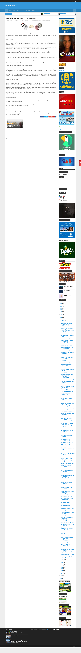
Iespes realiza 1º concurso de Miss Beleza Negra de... (67, 461)
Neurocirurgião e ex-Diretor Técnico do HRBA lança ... (67, 416)
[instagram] (70, 1)
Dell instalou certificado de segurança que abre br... (67, 326)
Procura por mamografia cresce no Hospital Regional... (67, 543)
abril (62, 568)
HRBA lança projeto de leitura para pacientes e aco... (67, 488)
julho (62, 564)
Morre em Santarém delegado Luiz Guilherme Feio (67, 350)
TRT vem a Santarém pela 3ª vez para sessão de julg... (67, 492)
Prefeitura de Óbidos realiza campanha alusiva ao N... (67, 360)
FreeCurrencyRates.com (62, 129)
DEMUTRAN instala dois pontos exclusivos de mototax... (66, 535)
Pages (18, 10)
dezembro (63, 320)
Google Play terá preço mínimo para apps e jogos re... (67, 466)
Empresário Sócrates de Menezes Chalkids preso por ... (66, 365)
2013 (61, 576)
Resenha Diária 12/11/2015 (65, 501)
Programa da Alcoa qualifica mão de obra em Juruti (67, 557)
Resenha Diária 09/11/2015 (65, 504)
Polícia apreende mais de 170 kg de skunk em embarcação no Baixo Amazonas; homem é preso (19, 640)
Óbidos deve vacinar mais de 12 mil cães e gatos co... (68, 355)
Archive (13, 10)
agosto (62, 562)
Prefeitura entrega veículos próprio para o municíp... (67, 358)
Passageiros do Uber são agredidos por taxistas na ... (67, 336)
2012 (61, 578)
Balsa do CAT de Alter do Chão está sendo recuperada (67, 367)
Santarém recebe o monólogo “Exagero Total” (67, 523)
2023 (61, 306)
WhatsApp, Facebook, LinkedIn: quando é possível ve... (67, 464)
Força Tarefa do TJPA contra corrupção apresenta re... (67, 379)
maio (62, 567)
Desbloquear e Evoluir (67, 295)
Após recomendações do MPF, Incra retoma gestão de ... (67, 499)
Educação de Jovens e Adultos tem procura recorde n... (67, 451)
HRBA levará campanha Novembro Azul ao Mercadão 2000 (67, 476)
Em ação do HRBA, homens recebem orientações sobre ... (67, 375)
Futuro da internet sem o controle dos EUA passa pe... (67, 329)
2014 (61, 575)
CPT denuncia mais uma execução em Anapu (67, 449)
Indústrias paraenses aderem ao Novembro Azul (66, 485)
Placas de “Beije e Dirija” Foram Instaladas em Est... (66, 346)
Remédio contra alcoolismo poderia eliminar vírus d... (67, 478)
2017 (61, 315)
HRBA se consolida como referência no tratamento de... (67, 353)
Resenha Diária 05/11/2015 (65, 505)
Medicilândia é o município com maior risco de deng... (67, 404)
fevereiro (62, 571)
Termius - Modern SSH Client (68, 286)
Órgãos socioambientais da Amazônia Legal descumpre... (67, 456)
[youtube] (75, 1)
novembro (63, 322)
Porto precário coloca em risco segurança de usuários (66, 531)
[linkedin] (72, 1)
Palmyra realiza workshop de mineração (67, 408)
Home (10, 10)
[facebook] (69, 1)
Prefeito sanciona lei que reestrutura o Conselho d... (68, 481)
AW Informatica (25, 20)
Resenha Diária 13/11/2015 (65, 489)
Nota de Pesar (63, 447)
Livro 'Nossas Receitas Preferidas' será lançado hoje (67, 459)
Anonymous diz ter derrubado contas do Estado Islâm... (67, 468)
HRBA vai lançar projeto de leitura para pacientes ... (67, 510)
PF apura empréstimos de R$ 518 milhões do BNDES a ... (66, 389)
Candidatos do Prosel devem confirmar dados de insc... (67, 550)
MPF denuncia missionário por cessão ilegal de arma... (67, 431)
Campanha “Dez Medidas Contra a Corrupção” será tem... (66, 515)
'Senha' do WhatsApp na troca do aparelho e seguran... (66, 324)
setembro (63, 561)
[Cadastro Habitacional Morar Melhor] (67, 33)
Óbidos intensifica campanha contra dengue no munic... (67, 538)
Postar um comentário (11, 136)
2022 (61, 308)
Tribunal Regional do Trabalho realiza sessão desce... (67, 382)
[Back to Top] (74, 646)
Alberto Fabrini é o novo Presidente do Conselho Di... (67, 412)
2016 (61, 317)
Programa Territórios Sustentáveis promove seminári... (67, 421)
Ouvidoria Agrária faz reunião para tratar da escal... (67, 518)
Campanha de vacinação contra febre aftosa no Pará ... (67, 387)
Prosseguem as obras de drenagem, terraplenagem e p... (67, 424)
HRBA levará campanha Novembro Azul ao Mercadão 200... (67, 433)
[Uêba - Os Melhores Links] (62, 65)
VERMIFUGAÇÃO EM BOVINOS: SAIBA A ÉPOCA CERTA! (67, 372)
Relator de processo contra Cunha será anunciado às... (67, 547)
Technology (28, 10)
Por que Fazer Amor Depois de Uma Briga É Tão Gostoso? (67, 348)
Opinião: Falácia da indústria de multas (67, 527)
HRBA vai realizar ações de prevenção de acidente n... (67, 445)
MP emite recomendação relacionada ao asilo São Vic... (68, 429)
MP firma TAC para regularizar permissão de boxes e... (66, 545)
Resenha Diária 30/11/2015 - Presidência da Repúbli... (65, 338)
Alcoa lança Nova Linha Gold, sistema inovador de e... (67, 513)
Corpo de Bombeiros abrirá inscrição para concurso (67, 525)
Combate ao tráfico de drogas (70, 13)
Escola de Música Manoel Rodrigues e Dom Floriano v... (67, 555)
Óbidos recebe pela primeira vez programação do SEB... (66, 473)
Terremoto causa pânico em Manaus (67, 409)
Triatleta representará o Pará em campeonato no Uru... (66, 406)
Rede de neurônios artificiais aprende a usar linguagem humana (39, 20)
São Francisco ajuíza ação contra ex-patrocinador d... (67, 483)
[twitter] (73, 1)
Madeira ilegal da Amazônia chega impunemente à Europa (66, 494)
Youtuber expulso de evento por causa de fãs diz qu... (67, 331)
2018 (61, 314)
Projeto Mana (63, 533)
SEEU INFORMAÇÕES (67, 290)
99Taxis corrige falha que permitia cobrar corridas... (67, 471)
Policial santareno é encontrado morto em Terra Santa (67, 401)
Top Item (16, 1)
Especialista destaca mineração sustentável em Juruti (66, 377)
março (62, 570)
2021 (61, 309)
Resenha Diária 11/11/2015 (65, 502)
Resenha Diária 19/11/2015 (65, 437)
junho (62, 565)
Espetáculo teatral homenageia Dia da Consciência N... (67, 436)
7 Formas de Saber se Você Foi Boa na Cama (67, 443)
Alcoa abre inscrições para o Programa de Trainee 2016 (67, 520)
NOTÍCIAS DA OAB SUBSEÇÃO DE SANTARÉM (66, 362)
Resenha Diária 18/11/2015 (65, 440)
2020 (61, 311)
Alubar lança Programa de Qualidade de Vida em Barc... (67, 552)
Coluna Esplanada (35, 13)
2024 (61, 305)
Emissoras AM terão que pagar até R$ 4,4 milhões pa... (67, 414)
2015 (61, 319)
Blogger (48, 629)
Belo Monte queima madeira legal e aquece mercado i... (67, 497)
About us (13, 1)
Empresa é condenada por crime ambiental (66, 399)
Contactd (22, 10)
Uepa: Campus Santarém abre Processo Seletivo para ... (67, 426)
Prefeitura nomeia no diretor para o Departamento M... (67, 341)
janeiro (62, 573)
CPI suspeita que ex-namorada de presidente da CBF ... (66, 394)
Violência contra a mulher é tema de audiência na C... (67, 384)
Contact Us (9, 1)
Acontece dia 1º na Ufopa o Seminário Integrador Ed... (67, 370)
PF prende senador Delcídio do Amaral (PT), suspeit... (67, 396)
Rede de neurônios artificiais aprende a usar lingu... (67, 333)
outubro (62, 559)
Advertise (6, 1)
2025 (61, 303)
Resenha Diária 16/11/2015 (65, 439)
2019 (61, 312)
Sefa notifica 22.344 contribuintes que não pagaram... (67, 454)
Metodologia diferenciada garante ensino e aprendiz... (67, 540)
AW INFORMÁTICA (11, 5)
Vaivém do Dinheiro (41, 13)
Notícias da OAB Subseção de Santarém (67, 508)
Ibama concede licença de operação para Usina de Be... (67, 392)
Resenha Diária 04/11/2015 (65, 507)
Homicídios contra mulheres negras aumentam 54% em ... (67, 529)
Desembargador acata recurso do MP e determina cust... (67, 419)
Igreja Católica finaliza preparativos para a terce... (67, 343)
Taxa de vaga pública (58, 13)
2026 (61, 302)
